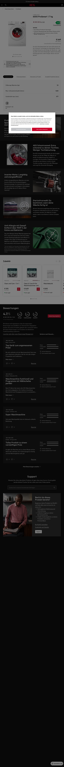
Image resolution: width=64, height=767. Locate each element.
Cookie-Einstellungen (21, 129)
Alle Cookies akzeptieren (42, 129)
